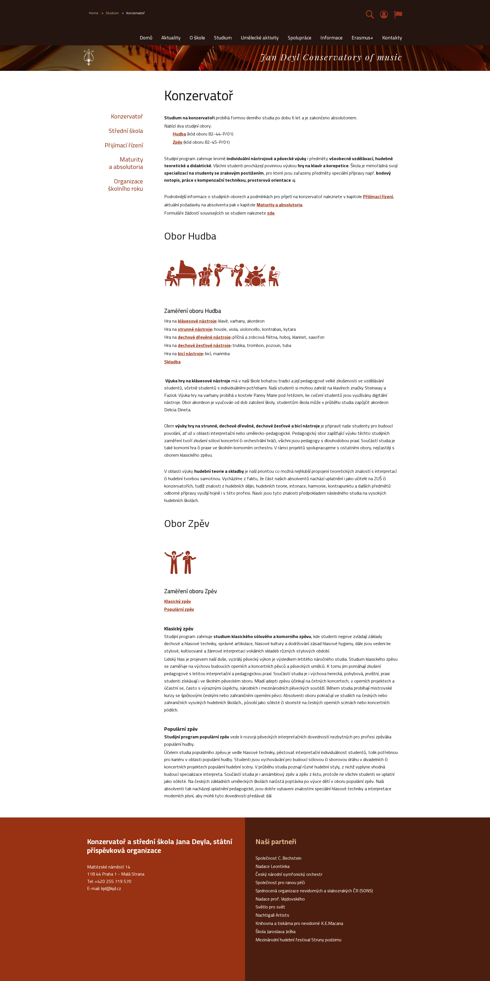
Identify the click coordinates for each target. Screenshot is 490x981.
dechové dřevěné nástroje (204, 337)
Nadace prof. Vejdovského (280, 899)
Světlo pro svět (270, 906)
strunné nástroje (195, 329)
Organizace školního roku (125, 185)
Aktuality (171, 37)
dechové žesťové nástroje (204, 345)
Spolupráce (299, 37)
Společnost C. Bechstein (278, 858)
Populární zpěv (179, 609)
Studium (223, 37)
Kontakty (392, 37)
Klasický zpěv (177, 601)
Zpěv (177, 142)
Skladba (172, 361)
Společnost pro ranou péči (280, 882)
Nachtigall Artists (272, 915)
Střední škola (126, 130)
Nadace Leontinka (272, 866)
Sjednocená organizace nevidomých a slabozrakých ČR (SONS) (314, 890)
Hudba (179, 134)
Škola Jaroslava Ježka (275, 931)
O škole (197, 37)
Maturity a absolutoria (126, 163)
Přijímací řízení (124, 145)
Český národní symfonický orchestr (288, 874)
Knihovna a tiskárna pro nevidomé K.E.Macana (299, 923)
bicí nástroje (190, 353)
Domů (146, 37)
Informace (331, 37)
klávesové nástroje (197, 321)
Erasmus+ (362, 37)
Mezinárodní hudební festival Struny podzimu (298, 939)
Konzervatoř (127, 116)
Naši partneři (275, 841)
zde (270, 213)
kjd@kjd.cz (111, 888)
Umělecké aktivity (260, 37)
